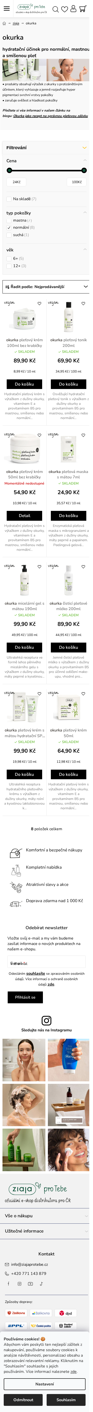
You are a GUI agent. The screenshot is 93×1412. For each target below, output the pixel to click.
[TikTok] (41, 1283)
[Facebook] (8, 1283)
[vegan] (24, 317)
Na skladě (24, 199)
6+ (18, 258)
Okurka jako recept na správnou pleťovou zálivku (50, 116)
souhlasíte (35, 973)
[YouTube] (30, 1283)
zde (73, 1371)
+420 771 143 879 (28, 1273)
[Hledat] (56, 9)
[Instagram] (19, 1283)
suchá (20, 235)
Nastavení (44, 1384)
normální (23, 227)
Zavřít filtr (46, 147)
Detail (24, 516)
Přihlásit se (25, 997)
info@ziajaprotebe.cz (29, 1264)
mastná (22, 220)
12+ (19, 266)
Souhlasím (66, 1400)
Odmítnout (23, 1400)
